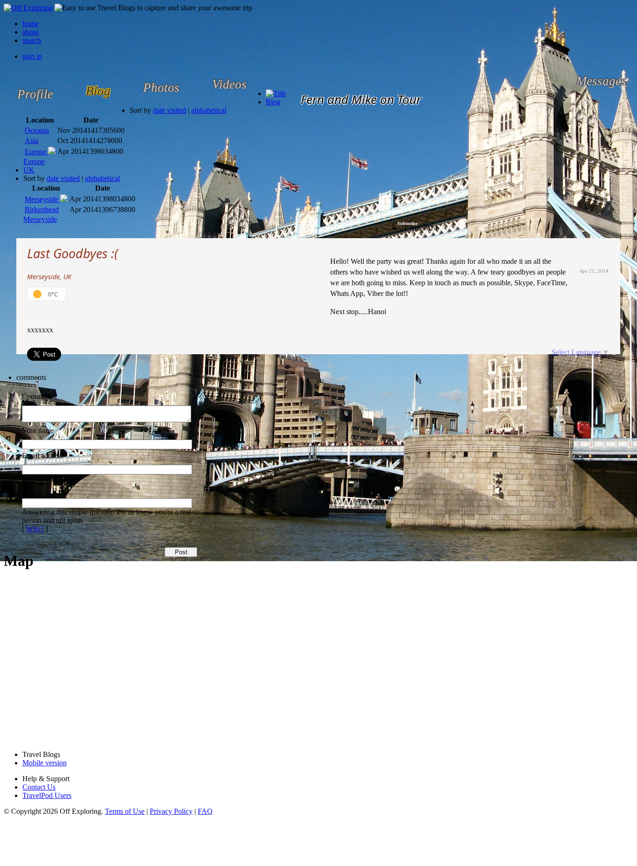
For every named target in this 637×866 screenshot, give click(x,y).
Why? (35, 529)
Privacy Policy (171, 811)
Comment (36, 396)
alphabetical (208, 110)
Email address (42, 456)
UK (29, 170)
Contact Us (38, 787)
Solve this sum (43, 481)
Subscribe (407, 223)
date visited (169, 110)
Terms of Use (125, 811)
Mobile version (44, 763)
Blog (273, 102)
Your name (38, 430)
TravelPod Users (46, 795)
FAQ (205, 811)
